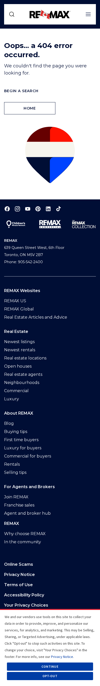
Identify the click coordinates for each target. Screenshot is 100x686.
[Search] (11, 14)
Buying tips (15, 431)
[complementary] (50, 605)
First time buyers (21, 439)
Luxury (11, 398)
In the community (22, 541)
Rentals (12, 464)
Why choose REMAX (25, 533)
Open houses (18, 366)
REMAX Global (19, 309)
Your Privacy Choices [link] (26, 605)
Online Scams (18, 564)
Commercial (16, 390)
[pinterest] (38, 209)
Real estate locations (25, 358)
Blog (9, 423)
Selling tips (15, 472)
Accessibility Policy (24, 595)
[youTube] (28, 209)
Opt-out (50, 676)
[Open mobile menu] (88, 14)
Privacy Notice (19, 574)
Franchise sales (19, 505)
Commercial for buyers (27, 456)
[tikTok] (58, 209)
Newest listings (19, 341)
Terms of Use (18, 584)
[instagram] (17, 209)
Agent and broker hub (27, 513)
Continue (50, 666)
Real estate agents (23, 374)
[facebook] (7, 209)
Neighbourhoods (21, 382)
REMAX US (15, 300)
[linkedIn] (48, 209)
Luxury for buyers (22, 448)
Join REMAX (16, 497)
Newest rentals (19, 349)
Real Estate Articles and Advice (35, 317)
